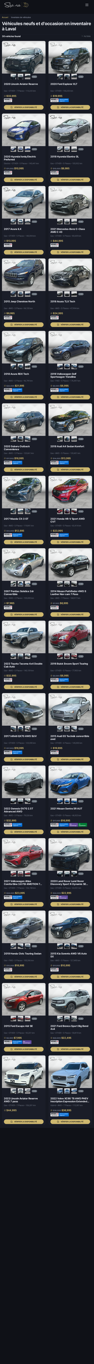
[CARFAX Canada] (8, 100)
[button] (24, 75)
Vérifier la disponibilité (25, 107)
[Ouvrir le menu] (87, 5)
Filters (87, 36)
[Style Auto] (16, 5)
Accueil (5, 17)
